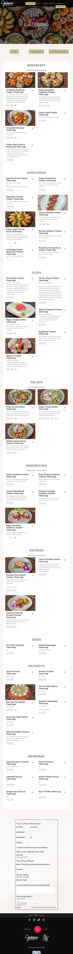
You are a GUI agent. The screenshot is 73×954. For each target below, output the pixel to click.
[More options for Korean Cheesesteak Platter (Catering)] (32, 492)
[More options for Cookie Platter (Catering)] (32, 672)
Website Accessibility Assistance (36, 947)
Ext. (31, 837)
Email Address (20, 832)
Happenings (61, 3)
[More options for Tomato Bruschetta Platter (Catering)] (65, 179)
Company (19, 842)
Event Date (19, 869)
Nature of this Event (33, 864)
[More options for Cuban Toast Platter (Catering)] (65, 113)
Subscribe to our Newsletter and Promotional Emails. (32, 847)
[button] (39, 3)
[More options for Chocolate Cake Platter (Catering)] (32, 717)
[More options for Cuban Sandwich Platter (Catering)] (32, 475)
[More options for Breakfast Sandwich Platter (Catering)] (32, 91)
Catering (45, 6)
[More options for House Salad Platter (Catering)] (32, 407)
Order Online (60, 6)
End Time (26, 875)
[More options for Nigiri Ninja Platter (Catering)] (32, 320)
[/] (38, 929)
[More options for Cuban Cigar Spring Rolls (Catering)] (32, 230)
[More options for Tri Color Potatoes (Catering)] (32, 646)
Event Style (19, 855)
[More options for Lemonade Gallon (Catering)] (32, 777)
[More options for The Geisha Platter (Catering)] (32, 279)
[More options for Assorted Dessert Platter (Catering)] (32, 732)
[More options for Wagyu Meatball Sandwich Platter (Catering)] (32, 526)
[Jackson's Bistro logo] (32, 938)
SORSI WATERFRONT (34, 6)
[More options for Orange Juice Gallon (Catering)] (32, 792)
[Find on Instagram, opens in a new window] (34, 920)
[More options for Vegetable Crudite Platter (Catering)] (32, 197)
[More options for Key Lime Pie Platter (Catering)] (32, 703)
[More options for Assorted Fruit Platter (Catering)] (32, 179)
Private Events (21, 6)
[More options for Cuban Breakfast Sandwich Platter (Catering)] (65, 91)
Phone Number (21, 837)
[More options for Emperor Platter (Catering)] (32, 356)
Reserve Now (30, 3)
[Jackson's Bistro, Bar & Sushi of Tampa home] (7, 3)
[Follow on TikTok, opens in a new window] (39, 920)
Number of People (21, 880)
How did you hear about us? (24, 896)
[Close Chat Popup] (70, 192)
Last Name (34, 827)
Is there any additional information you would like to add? (33, 885)
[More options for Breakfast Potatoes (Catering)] (32, 128)
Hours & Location (49, 3)
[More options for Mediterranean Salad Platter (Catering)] (32, 442)
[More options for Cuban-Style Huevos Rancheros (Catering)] (32, 145)
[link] (10, 105)
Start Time (19, 875)
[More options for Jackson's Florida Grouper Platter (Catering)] (32, 613)
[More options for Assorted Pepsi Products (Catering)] (32, 762)
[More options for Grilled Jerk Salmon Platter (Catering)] (32, 576)
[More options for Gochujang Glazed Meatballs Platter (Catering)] (32, 250)
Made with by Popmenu (22, 915)
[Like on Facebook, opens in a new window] (29, 920)
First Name (20, 827)
